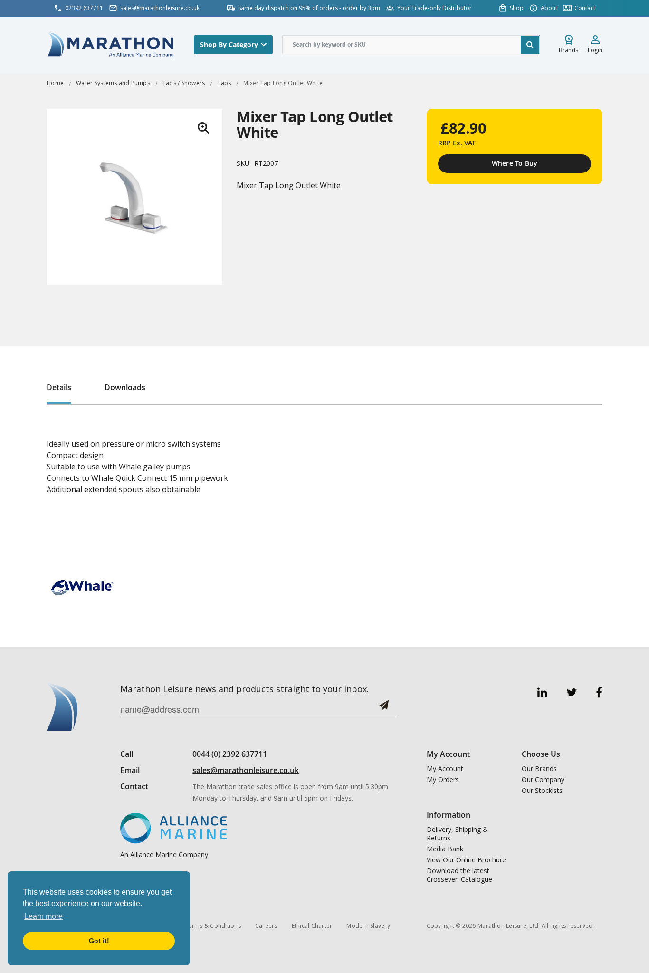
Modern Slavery (368, 926)
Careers (266, 926)
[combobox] (411, 45)
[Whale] (82, 587)
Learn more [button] (43, 916)
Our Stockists (542, 790)
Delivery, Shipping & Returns (457, 833)
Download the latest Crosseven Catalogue (459, 875)
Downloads (125, 387)
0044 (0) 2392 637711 (229, 754)
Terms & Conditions (213, 926)
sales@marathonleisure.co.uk (245, 770)
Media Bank (445, 849)
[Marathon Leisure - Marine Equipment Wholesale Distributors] (111, 44)
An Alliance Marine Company (164, 854)
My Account (445, 768)
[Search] (530, 44)
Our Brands (539, 768)
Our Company (543, 779)
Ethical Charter (312, 926)
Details (59, 387)
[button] (203, 128)
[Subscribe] (384, 708)
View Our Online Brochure (466, 860)
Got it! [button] (99, 940)
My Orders (443, 779)
